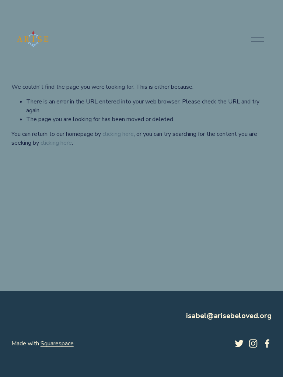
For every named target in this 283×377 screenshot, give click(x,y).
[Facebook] (267, 343)
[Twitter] (239, 343)
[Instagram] (253, 343)
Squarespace (57, 343)
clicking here (118, 134)
